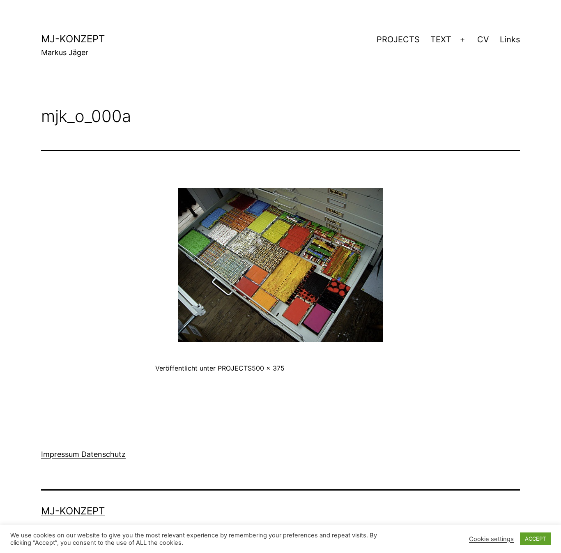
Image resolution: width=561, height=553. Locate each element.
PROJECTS (398, 39)
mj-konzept (73, 39)
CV (483, 39)
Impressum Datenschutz (83, 454)
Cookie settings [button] (491, 539)
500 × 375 (268, 368)
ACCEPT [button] (535, 538)
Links (510, 39)
